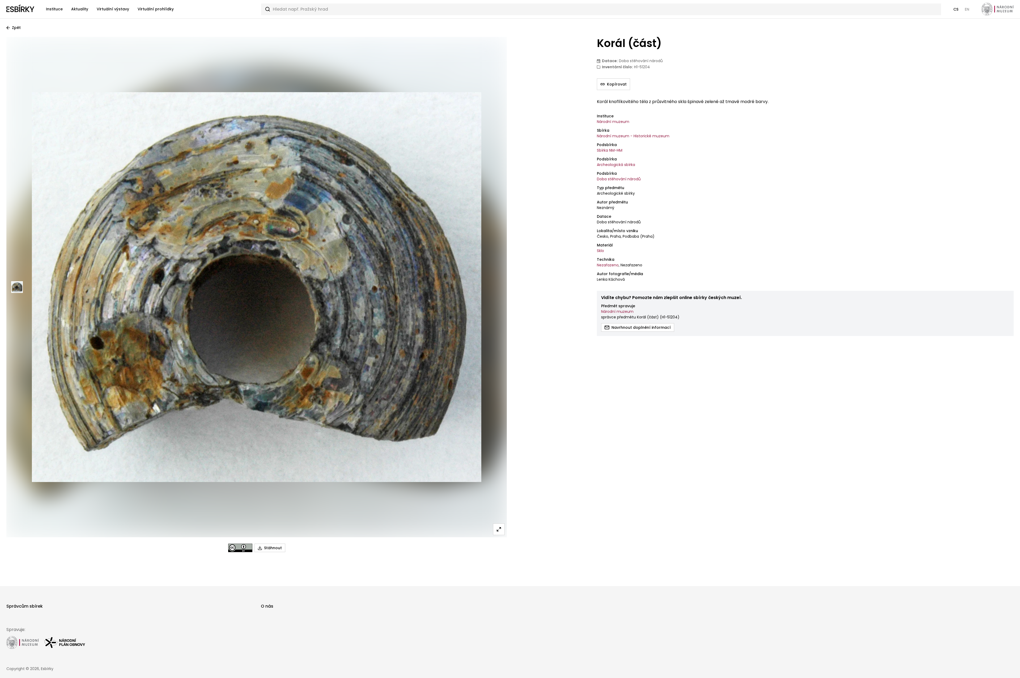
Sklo (600, 250)
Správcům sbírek (24, 606)
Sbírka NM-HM (609, 150)
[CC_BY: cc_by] (240, 548)
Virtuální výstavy (113, 9)
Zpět (16, 27)
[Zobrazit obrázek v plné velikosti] (499, 529)
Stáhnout (273, 548)
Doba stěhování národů (619, 179)
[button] (956, 9)
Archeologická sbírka (616, 164)
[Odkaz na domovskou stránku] (20, 9)
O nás (267, 606)
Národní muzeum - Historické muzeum (633, 136)
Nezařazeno (608, 265)
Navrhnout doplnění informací (641, 327)
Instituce (54, 9)
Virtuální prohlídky (156, 9)
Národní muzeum (613, 121)
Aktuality (79, 9)
